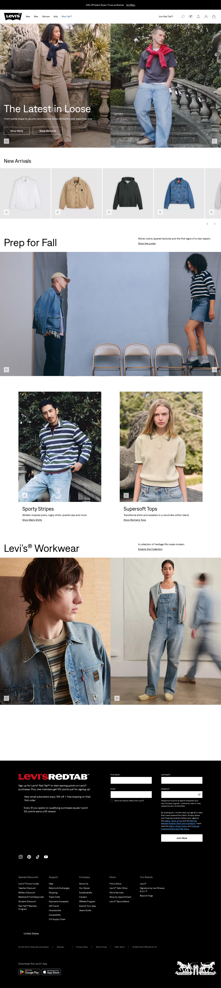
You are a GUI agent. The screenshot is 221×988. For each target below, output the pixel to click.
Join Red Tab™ (166, 16)
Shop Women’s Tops (135, 519)
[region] (110, 192)
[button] (206, 16)
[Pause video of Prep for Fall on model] (214, 369)
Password (165, 789)
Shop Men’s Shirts (32, 519)
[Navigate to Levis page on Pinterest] (29, 856)
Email (113, 789)
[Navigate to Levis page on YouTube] (46, 856)
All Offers (130, 5)
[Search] (183, 16)
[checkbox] (111, 800)
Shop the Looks (147, 243)
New (28, 16)
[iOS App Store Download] (51, 972)
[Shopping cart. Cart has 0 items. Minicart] (214, 16)
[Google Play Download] (29, 972)
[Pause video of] (214, 141)
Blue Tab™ (67, 16)
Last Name (166, 775)
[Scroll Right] (214, 223)
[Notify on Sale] (198, 16)
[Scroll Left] (207, 223)
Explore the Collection (150, 549)
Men (36, 16)
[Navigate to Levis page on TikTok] (37, 856)
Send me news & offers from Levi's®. (129, 801)
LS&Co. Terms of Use (173, 821)
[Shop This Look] (6, 141)
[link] (62, 947)
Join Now (182, 838)
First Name (115, 775)
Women (46, 16)
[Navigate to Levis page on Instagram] (20, 856)
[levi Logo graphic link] (13, 16)
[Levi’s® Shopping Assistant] (190, 16)
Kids (56, 16)
